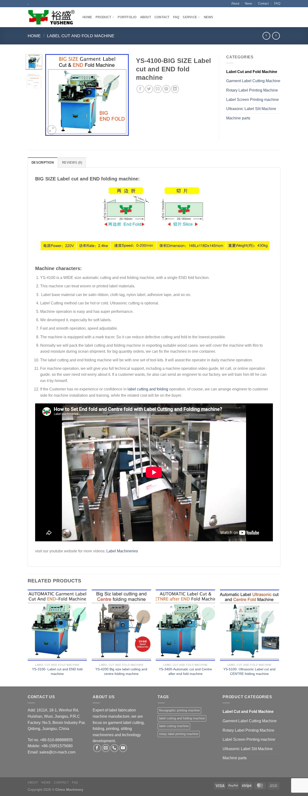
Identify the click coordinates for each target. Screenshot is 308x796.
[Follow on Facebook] (97, 748)
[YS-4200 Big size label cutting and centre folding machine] (121, 625)
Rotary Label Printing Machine (252, 90)
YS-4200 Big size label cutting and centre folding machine (121, 671)
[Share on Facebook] (140, 89)
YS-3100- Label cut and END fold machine (57, 671)
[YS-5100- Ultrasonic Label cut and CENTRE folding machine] (249, 625)
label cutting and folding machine (182, 718)
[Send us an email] (106, 748)
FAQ (277, 3)
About (235, 3)
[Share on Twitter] (149, 89)
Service (190, 17)
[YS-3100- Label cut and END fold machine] (57, 625)
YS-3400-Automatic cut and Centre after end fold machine (185, 671)
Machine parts (238, 118)
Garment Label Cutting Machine (253, 81)
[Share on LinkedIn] (175, 89)
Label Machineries (122, 551)
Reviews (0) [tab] (72, 162)
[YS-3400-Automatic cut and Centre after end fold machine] (185, 625)
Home (87, 17)
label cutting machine (174, 726)
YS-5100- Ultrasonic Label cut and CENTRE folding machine (249, 671)
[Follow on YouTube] (123, 748)
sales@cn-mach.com (57, 752)
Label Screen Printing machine (252, 100)
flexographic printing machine (179, 710)
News (248, 3)
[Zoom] (51, 130)
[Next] (121, 95)
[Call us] (114, 748)
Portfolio (127, 17)
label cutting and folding (148, 389)
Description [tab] (43, 162)
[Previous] (53, 95)
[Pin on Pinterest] (166, 89)
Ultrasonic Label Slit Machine (251, 109)
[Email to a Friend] (158, 89)
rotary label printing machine (178, 734)
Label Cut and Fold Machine (80, 35)
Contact (263, 3)
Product (103, 17)
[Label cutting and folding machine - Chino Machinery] (51, 17)
